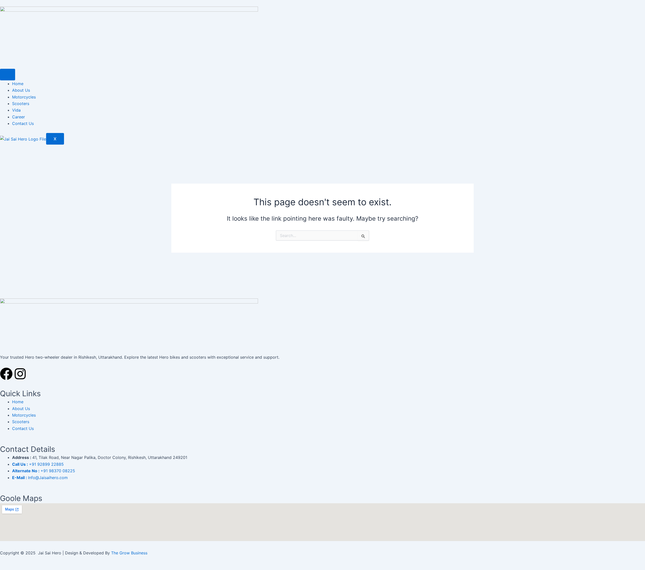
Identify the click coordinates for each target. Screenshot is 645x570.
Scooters (20, 103)
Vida (16, 110)
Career (18, 116)
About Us (21, 90)
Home (17, 83)
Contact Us (23, 123)
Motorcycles (24, 96)
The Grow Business (129, 552)
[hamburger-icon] (7, 74)
